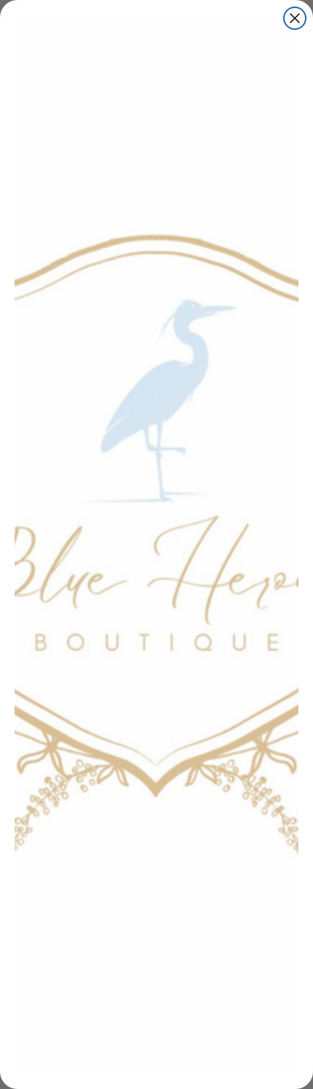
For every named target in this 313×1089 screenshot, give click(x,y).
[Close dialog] (295, 18)
